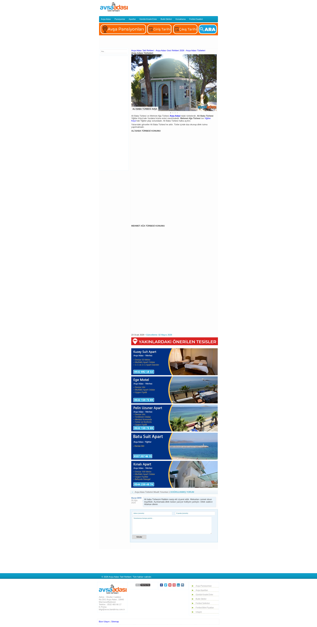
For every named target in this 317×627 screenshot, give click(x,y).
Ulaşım (199, 612)
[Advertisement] (176, 6)
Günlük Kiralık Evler (148, 19)
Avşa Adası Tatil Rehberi (142, 50)
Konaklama (181, 19)
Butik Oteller (201, 599)
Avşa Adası (106, 19)
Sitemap (115, 621)
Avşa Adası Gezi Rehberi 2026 (170, 50)
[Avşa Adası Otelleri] (158, 36)
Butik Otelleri (166, 19)
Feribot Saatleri (196, 19)
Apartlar (132, 19)
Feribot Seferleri (203, 603)
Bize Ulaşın (104, 621)
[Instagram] (182, 587)
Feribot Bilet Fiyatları (205, 608)
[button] (214, 83)
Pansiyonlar (120, 19)
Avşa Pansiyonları (204, 586)
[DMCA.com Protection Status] (142, 584)
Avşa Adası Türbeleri (195, 50)
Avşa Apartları (202, 590)
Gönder (139, 537)
